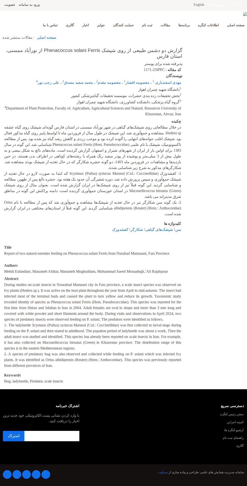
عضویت (9, 5)
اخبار (85, 25)
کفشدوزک (120, 229)
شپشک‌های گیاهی (159, 229)
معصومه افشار (137, 82)
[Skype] (7, 474)
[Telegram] (45, 474)
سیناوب (163, 472)
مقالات (165, 25)
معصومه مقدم (109, 82)
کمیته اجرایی (235, 422)
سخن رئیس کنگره (232, 414)
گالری (70, 25)
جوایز (101, 25)
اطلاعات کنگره (208, 25)
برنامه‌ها (184, 25)
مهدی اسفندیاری (167, 82)
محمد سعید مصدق (78, 82)
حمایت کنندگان (123, 25)
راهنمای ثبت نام (233, 438)
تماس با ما (50, 25)
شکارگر (136, 229)
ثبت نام (147, 25)
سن (178, 229)
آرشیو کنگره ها (234, 430)
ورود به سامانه (29, 5)
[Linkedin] (36, 474)
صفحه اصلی (236, 25)
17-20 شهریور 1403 (223, 4)
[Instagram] (26, 474)
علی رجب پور (48, 82)
